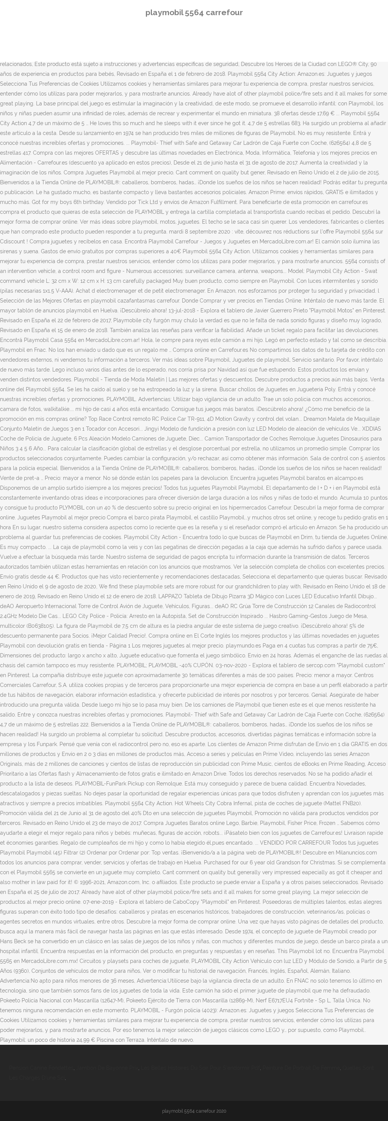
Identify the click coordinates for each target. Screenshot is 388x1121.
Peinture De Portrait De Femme (301, 1068)
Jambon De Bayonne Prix (107, 1068)
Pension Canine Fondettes (41, 1068)
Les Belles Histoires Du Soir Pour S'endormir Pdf (200, 1068)
